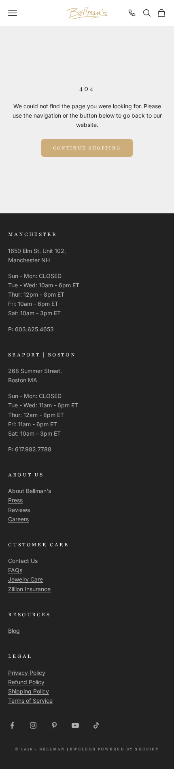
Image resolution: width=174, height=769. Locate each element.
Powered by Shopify (128, 749)
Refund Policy (26, 681)
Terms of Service (30, 700)
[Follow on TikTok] (96, 725)
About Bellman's (29, 490)
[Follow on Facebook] (12, 725)
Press (15, 500)
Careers (18, 519)
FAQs (15, 570)
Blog (14, 630)
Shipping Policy (28, 691)
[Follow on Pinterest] (54, 725)
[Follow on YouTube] (75, 725)
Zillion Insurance (29, 589)
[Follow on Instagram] (33, 725)
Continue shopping (87, 148)
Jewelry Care (25, 579)
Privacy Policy (26, 672)
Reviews (19, 509)
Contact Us (23, 560)
